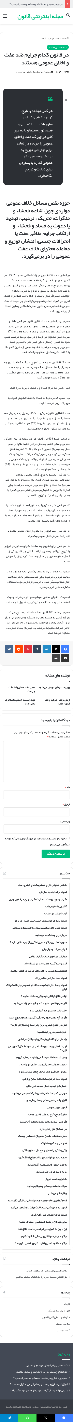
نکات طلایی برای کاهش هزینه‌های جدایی (46, 1270)
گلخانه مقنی (64, 1330)
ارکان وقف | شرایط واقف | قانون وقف (57, 701)
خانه (63, 38)
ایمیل (66, 804)
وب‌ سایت (65, 821)
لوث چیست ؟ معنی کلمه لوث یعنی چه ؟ (20, 701)
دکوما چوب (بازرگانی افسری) (55, 1317)
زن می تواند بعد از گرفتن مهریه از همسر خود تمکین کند (39, 1390)
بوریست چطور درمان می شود (54, 687)
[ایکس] (56, 649)
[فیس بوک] (65, 649)
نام (67, 787)
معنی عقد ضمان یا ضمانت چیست (21, 689)
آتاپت (67, 1304)
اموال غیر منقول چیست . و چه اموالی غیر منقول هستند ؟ (39, 1384)
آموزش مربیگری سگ (59, 1310)
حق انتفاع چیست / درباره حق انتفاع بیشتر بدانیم (41, 1276)
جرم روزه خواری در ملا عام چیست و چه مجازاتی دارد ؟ (36, 4)
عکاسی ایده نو (63, 1324)
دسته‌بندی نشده (50, 38)
